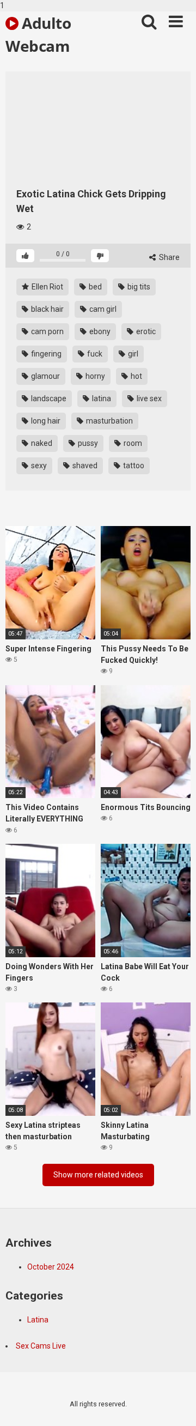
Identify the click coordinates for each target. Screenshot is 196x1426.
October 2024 (50, 1266)
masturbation (108, 420)
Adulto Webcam (38, 34)
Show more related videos (98, 1174)
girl (132, 353)
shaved (84, 465)
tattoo (132, 465)
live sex (148, 398)
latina (100, 398)
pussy (87, 443)
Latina (37, 1319)
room (132, 443)
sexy (38, 465)
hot (135, 376)
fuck (93, 353)
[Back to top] (176, 1406)
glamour (44, 376)
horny (94, 376)
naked (40, 443)
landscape (47, 398)
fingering (45, 353)
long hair (44, 420)
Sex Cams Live (41, 1346)
